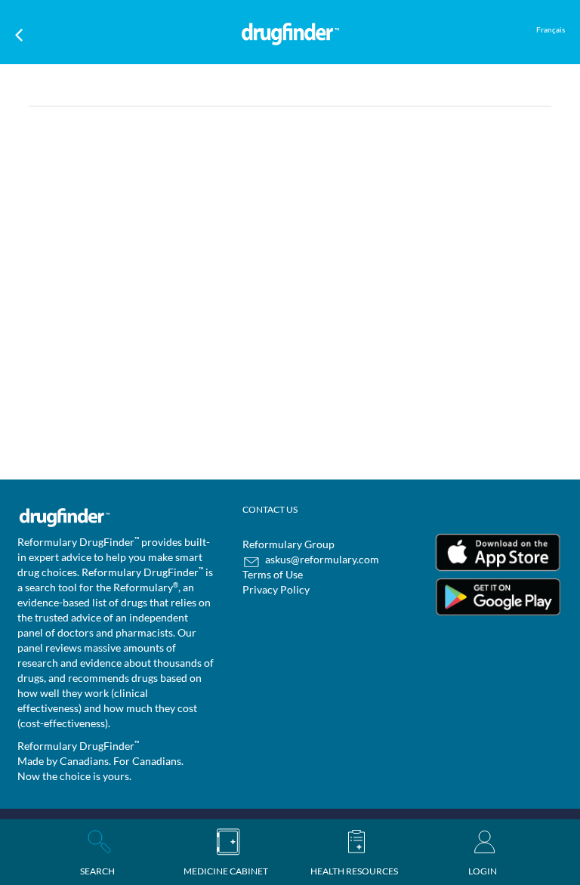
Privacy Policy (276, 589)
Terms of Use (272, 574)
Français (550, 29)
